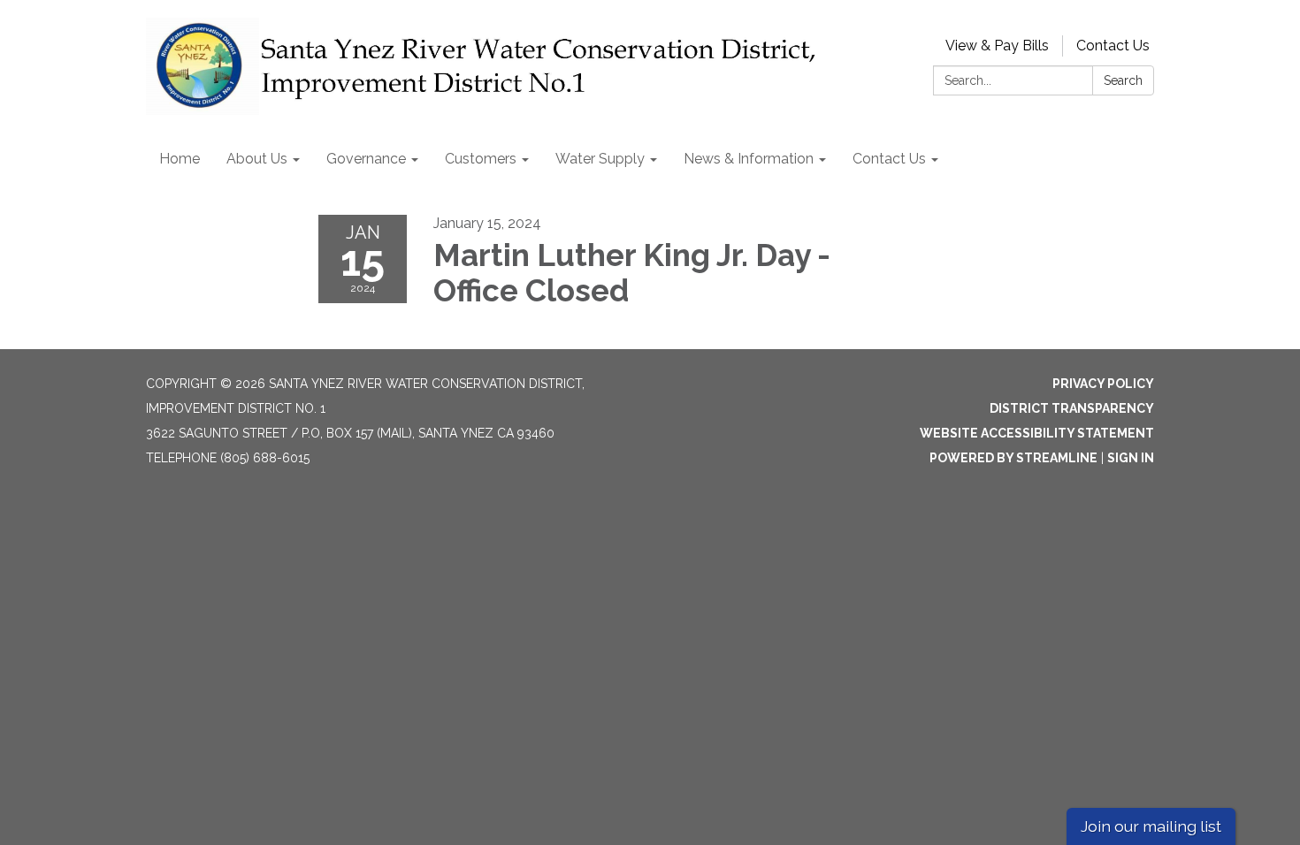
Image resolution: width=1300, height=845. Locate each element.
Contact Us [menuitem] (889, 158)
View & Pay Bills (997, 45)
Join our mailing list (1151, 826)
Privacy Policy (1103, 384)
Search (1123, 80)
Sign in (1130, 458)
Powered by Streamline (1013, 458)
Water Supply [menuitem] (600, 158)
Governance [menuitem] (366, 158)
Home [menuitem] (179, 158)
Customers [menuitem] (480, 158)
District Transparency (1072, 408)
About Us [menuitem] (256, 158)
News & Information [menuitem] (749, 158)
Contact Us (1113, 45)
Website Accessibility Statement (1037, 433)
